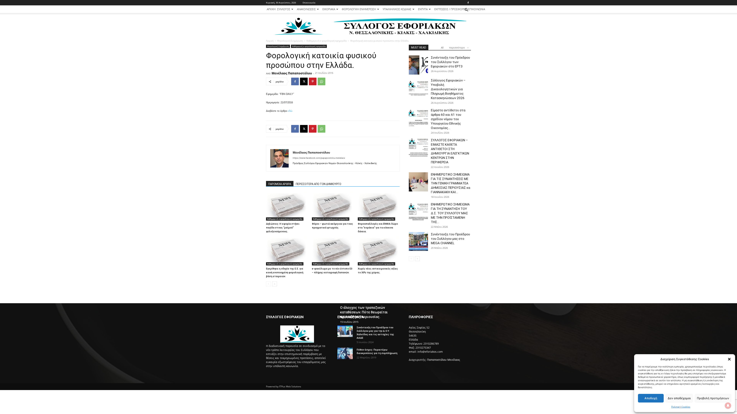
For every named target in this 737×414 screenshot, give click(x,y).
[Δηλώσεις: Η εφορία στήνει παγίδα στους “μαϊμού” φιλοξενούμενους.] (287, 206)
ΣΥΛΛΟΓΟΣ (283, 9)
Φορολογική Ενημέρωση (290, 40)
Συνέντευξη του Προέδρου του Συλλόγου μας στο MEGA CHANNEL (450, 238)
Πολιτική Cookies (680, 406)
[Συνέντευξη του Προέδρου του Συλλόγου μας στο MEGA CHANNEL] (418, 241)
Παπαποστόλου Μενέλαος (443, 359)
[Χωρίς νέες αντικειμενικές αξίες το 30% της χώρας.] (379, 251)
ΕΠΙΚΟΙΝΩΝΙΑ (476, 9)
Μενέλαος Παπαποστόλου (292, 73)
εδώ (290, 110)
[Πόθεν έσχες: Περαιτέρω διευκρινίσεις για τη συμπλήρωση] (345, 353)
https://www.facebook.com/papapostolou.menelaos (319, 158)
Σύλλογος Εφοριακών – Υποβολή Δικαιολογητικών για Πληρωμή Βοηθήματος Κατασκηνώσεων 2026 (448, 89)
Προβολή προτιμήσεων (713, 398)
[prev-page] (268, 284)
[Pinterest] (312, 81)
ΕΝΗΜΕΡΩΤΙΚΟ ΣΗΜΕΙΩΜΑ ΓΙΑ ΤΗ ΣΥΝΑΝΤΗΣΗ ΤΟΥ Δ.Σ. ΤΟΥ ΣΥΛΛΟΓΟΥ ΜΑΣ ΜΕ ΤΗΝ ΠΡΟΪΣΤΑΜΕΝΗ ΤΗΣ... (450, 213)
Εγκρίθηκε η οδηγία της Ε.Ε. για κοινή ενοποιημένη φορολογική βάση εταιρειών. (284, 272)
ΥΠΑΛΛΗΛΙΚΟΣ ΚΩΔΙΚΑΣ (397, 9)
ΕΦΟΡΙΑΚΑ (328, 9)
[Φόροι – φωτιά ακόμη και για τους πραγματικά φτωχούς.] (333, 206)
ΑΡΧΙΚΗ (271, 9)
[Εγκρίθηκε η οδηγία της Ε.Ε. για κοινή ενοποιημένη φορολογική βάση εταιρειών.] (287, 251)
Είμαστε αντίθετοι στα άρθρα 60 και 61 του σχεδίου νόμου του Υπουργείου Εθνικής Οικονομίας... (448, 119)
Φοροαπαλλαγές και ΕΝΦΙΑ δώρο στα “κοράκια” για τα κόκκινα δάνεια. (378, 227)
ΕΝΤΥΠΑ (423, 9)
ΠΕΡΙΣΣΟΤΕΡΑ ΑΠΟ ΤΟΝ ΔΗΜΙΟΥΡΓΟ (318, 184)
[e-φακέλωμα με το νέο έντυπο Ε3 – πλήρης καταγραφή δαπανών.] (333, 251)
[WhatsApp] (321, 81)
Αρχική (269, 40)
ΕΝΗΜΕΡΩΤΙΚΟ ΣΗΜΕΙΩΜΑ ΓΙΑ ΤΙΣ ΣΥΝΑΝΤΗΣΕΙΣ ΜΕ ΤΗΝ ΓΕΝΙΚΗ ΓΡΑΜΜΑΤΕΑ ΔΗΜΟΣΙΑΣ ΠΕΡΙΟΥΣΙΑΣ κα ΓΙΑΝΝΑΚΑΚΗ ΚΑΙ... (450, 183)
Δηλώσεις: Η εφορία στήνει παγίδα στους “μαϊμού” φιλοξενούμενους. (282, 227)
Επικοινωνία (309, 2)
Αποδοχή (650, 398)
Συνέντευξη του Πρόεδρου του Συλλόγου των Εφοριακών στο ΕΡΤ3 (450, 62)
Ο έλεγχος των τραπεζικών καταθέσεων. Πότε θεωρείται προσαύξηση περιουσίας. (364, 312)
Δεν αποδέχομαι (679, 398)
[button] (729, 359)
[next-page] (274, 284)
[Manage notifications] (728, 405)
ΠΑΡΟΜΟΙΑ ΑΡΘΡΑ (279, 184)
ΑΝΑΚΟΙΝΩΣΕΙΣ (306, 9)
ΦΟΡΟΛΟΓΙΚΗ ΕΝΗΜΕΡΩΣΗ (359, 9)
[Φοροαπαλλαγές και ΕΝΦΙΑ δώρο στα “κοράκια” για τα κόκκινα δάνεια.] (379, 206)
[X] (304, 81)
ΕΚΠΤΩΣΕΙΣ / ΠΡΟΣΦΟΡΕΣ (450, 9)
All (442, 47)
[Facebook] (468, 2)
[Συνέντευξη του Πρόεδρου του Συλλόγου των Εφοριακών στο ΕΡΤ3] (418, 65)
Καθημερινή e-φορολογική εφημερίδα (327, 40)
